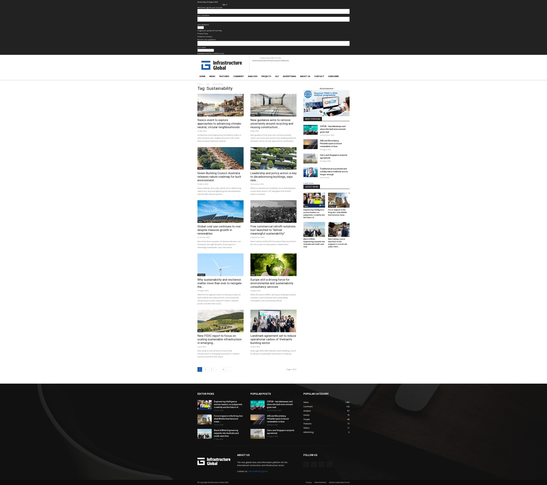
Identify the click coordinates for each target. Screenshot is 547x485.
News (212, 76)
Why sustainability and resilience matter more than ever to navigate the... (219, 283)
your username (203, 15)
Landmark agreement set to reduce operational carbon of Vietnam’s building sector (273, 339)
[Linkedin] (333, 2)
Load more (308, 183)
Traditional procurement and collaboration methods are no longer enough (334, 172)
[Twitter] (343, 2)
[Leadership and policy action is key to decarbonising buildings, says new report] (273, 158)
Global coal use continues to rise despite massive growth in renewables (219, 230)
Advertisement (320, 482)
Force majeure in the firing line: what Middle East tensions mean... (337, 212)
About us (305, 76)
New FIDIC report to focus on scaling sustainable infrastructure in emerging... (219, 339)
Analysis (252, 76)
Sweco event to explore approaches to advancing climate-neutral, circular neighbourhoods (219, 123)
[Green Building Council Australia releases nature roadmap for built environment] (220, 158)
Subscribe (333, 76)
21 (223, 369)
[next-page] (229, 369)
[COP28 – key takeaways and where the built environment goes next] (310, 130)
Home (202, 76)
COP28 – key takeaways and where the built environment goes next (333, 129)
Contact (319, 76)
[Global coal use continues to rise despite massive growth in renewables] (220, 211)
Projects (266, 76)
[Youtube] (347, 2)
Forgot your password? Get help (209, 30)
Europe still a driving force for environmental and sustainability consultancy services (271, 283)
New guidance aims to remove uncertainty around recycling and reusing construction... (271, 123)
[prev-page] (304, 252)
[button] (346, 76)
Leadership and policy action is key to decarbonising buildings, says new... (273, 176)
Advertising (289, 76)
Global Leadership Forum (339, 482)
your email (201, 47)
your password (203, 24)
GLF (277, 76)
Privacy (309, 482)
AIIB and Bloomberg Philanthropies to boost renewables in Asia (331, 144)
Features (224, 76)
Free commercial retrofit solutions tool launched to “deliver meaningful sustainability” (273, 230)
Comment (238, 76)
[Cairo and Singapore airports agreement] (310, 158)
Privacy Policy (202, 33)
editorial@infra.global (258, 471)
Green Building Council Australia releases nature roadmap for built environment (219, 176)
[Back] (223, 1)
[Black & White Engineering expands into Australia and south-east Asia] (314, 229)
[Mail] (338, 2)
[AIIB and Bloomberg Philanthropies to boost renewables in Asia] (310, 144)
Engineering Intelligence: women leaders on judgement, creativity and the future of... (228, 404)
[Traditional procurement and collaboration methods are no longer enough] (310, 172)
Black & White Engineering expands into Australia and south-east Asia (226, 433)
